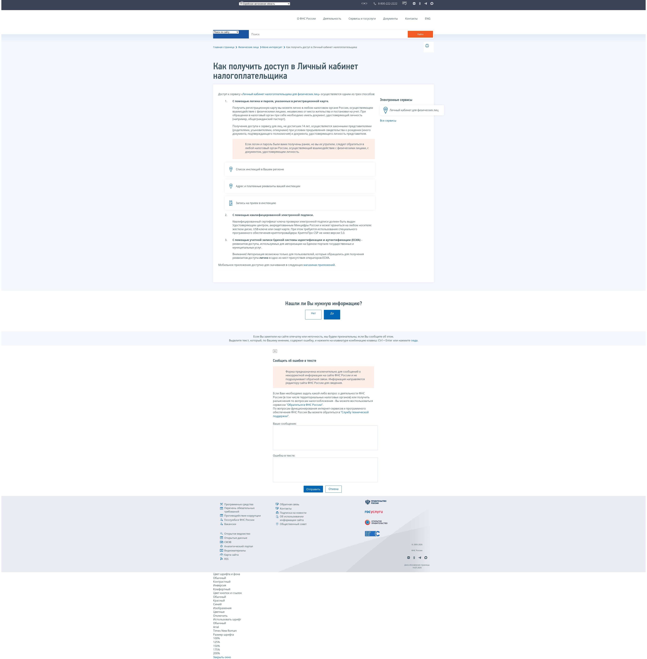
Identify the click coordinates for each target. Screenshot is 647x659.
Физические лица (248, 47)
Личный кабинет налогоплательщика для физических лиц (280, 94)
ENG (427, 18)
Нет (313, 313)
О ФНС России (306, 18)
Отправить (313, 489)
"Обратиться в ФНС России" (304, 405)
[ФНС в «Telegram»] (425, 3)
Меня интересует (272, 47)
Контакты (411, 18)
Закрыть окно (222, 657)
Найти (420, 34)
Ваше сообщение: (285, 424)
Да (332, 313)
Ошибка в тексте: (284, 455)
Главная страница (223, 47)
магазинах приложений (319, 265)
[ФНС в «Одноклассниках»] (419, 3)
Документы (390, 18)
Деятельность (332, 18)
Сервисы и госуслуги (362, 18)
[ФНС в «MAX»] (431, 3)
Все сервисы (388, 120)
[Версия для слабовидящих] (365, 3)
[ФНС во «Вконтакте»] (414, 3)
